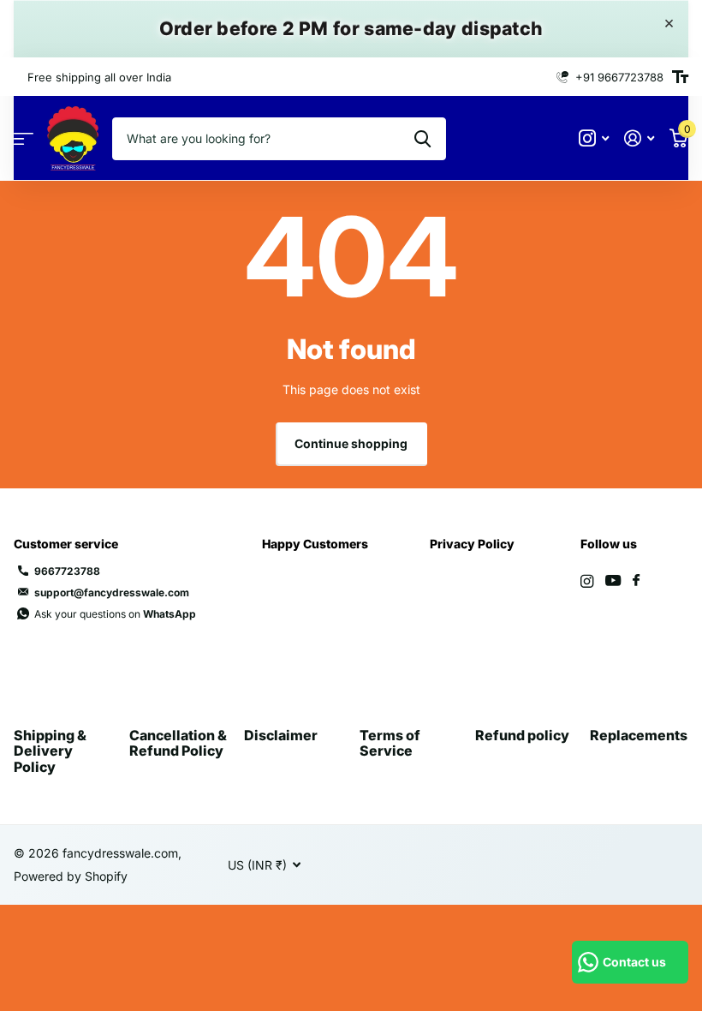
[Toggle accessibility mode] (680, 77)
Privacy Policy (472, 543)
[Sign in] (639, 138)
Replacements (638, 735)
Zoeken (422, 138)
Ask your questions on (115, 613)
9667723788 (67, 571)
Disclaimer (281, 735)
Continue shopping (351, 443)
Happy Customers (315, 543)
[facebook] (636, 581)
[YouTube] (613, 581)
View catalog (23, 138)
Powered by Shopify (71, 876)
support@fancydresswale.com (111, 592)
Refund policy (522, 735)
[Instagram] (586, 581)
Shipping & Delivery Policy (50, 751)
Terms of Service (390, 743)
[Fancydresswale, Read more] (594, 138)
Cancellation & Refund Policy (178, 743)
